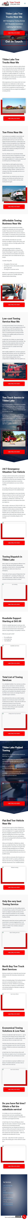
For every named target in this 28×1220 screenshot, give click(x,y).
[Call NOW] (24, 1217)
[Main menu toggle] (25, 3)
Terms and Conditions (10, 1217)
